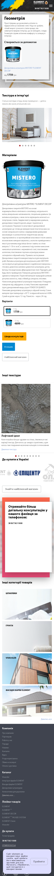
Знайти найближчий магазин (21, 489)
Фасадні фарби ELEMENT (12, 784)
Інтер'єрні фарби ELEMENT (13, 781)
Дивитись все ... (8, 795)
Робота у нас (7, 740)
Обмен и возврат (9, 762)
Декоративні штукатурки (12, 788)
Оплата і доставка (9, 766)
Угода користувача (9, 759)
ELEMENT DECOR (9, 814)
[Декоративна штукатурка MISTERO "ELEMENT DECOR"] (27, 179)
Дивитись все (46, 719)
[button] (19, 145)
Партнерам (6, 737)
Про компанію (8, 733)
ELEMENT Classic (9, 821)
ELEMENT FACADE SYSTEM (14, 817)
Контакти (5, 751)
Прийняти (39, 861)
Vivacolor (5, 777)
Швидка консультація (13, 336)
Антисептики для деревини (13, 792)
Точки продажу (8, 836)
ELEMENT (6, 806)
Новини (5, 748)
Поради (5, 744)
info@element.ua (9, 845)
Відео (4, 755)
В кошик (8, 346)
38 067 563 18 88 (42, 9)
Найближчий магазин (15, 357)
